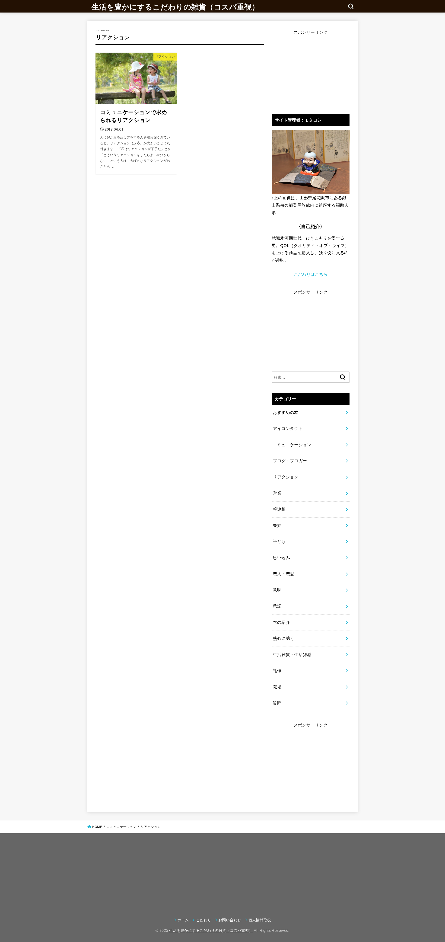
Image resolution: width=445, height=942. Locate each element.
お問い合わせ (229, 920)
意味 (277, 590)
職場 (277, 687)
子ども (279, 541)
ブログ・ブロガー (290, 460)
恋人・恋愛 (283, 574)
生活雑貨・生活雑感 (292, 654)
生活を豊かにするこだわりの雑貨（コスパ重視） (175, 7)
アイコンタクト (288, 428)
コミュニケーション (292, 444)
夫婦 (277, 525)
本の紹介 (281, 622)
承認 (277, 606)
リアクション (286, 477)
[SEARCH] (351, 6)
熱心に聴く (283, 638)
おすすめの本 (286, 412)
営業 (277, 493)
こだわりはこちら (310, 274)
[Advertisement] (311, 69)
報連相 (279, 509)
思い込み (281, 557)
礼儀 (277, 670)
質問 (277, 703)
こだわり (203, 920)
